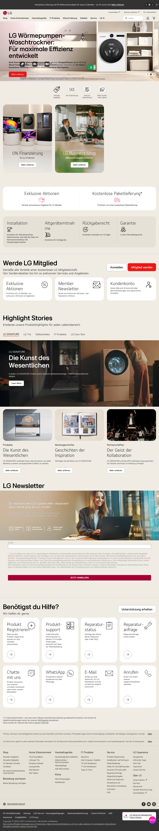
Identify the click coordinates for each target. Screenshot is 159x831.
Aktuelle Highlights (11, 760)
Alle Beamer (34, 770)
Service (93, 18)
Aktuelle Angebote (11, 757)
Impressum (7, 817)
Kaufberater (60, 782)
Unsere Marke (139, 780)
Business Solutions (130, 12)
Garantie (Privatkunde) (116, 770)
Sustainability (113, 12)
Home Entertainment (19, 18)
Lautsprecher (34, 766)
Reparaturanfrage (114, 773)
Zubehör (83, 18)
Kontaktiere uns (113, 783)
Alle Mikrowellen (62, 769)
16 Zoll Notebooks (89, 763)
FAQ (108, 792)
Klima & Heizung (70, 18)
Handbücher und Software (118, 760)
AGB (110, 813)
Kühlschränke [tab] (43, 334)
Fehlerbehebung (113, 763)
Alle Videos (33, 773)
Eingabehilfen (20, 817)
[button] (133, 18)
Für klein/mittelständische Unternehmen (14, 772)
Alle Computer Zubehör (91, 760)
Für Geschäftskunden (11, 813)
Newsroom (137, 786)
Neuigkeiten (138, 757)
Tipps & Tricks (86, 770)
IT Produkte (55, 18)
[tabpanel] (79, 406)
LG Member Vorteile (11, 763)
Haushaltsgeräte (39, 18)
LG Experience (140, 752)
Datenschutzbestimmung (77, 813)
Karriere (136, 783)
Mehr (150, 734)
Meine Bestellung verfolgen (14, 783)
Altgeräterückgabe (114, 776)
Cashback (7, 766)
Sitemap (26, 813)
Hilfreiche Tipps (139, 760)
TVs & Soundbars (36, 757)
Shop (5, 18)
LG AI (102, 18)
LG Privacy (33, 817)
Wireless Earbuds (36, 763)
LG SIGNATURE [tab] (11, 334)
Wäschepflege (61, 765)
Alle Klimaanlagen (62, 779)
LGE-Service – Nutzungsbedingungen (48, 813)
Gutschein (111, 789)
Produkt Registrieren (115, 757)
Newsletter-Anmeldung (116, 786)
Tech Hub (137, 763)
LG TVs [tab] (27, 334)
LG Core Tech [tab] (78, 334)
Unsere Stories (139, 770)
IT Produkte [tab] (60, 334)
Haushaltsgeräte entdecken (66, 757)
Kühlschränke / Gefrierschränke (62, 761)
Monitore (85, 757)
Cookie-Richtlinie (98, 813)
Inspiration (137, 766)
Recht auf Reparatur (115, 779)
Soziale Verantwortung (142, 789)
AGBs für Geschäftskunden (118, 766)
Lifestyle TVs (34, 760)
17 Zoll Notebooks (88, 766)
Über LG (137, 775)
